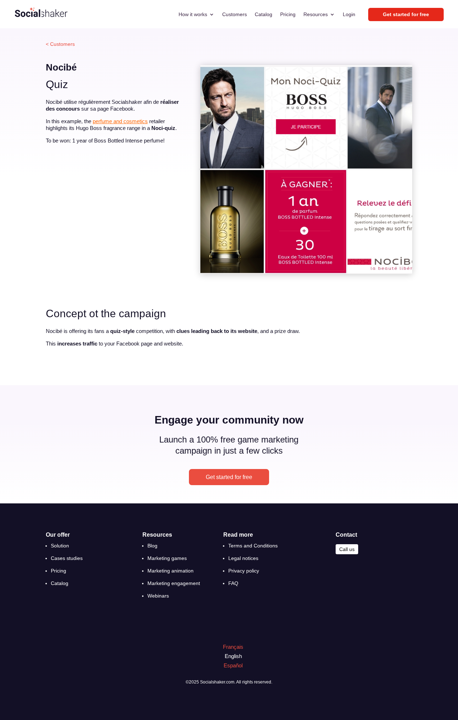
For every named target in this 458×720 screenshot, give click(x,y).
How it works (193, 14)
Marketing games (167, 558)
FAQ (233, 583)
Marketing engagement (173, 583)
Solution (60, 546)
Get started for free (229, 477)
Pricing (288, 14)
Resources (315, 14)
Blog (152, 546)
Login (349, 14)
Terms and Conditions (253, 546)
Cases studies (67, 558)
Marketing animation (170, 571)
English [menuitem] (233, 656)
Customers (234, 14)
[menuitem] (229, 647)
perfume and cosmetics (120, 121)
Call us (347, 549)
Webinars (158, 596)
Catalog (263, 14)
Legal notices (243, 558)
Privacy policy (243, 571)
